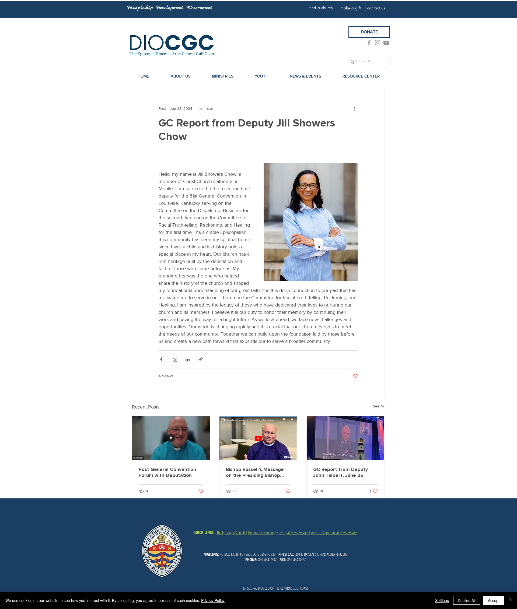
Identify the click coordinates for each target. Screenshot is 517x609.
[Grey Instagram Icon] (377, 42)
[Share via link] (200, 359)
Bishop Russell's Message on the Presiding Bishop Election (255, 472)
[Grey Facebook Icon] (369, 42)
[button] (305, 76)
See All (379, 406)
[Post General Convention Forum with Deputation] (171, 438)
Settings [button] (442, 600)
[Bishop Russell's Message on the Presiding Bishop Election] (258, 438)
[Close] (510, 600)
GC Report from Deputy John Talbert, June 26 (340, 472)
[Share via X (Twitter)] (174, 359)
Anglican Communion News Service (334, 532)
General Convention (261, 532)
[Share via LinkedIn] (187, 359)
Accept (493, 600)
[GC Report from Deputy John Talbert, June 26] (345, 438)
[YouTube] (386, 42)
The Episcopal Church (231, 532)
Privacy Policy (213, 600)
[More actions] (354, 108)
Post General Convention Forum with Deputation (167, 472)
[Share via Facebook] (161, 359)
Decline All (467, 600)
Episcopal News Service (293, 532)
